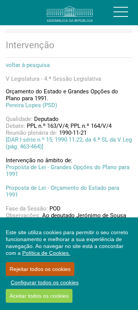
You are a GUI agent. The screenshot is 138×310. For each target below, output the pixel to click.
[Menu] (120, 12)
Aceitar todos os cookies (39, 296)
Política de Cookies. (46, 253)
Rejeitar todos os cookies (40, 269)
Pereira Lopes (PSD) (31, 105)
